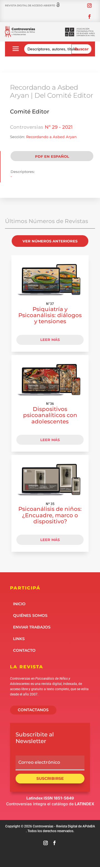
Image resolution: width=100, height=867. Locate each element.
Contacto (24, 650)
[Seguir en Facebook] (89, 16)
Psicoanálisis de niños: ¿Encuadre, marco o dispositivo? (50, 515)
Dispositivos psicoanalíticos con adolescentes (50, 415)
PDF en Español (52, 156)
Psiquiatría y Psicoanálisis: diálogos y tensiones (50, 315)
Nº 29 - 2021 (58, 127)
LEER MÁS (50, 339)
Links (19, 638)
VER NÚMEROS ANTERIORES (50, 241)
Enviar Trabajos (32, 627)
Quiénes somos (30, 615)
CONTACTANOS (33, 709)
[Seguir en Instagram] (89, 5)
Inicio (19, 603)
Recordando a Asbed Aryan (51, 136)
